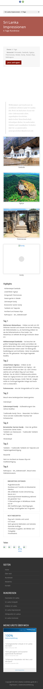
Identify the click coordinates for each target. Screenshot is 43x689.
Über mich (8, 574)
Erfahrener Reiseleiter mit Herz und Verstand (18, 660)
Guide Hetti (23, 630)
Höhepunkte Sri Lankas (13, 614)
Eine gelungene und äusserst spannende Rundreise (16, 653)
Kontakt (7, 586)
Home (7, 570)
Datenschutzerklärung (26, 685)
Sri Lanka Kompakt (11, 602)
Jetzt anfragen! (13, 63)
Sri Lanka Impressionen (13, 610)
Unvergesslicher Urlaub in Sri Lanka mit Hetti (18, 645)
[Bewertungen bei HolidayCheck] (30, 630)
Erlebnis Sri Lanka (11, 606)
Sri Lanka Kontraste (11, 618)
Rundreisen (9, 578)
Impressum (13, 685)
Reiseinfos (8, 582)
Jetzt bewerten (19, 670)
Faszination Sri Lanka (12, 598)
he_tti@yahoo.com (14, 4)
